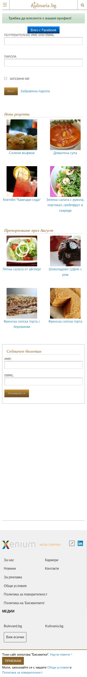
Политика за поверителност (22, 672)
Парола (10, 56)
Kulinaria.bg (54, 626)
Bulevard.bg (13, 626)
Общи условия (58, 667)
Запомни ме (20, 78)
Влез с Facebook (43, 30)
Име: (8, 358)
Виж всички (15, 637)
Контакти (52, 568)
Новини (10, 568)
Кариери (51, 560)
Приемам (13, 660)
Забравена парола (35, 90)
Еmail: (9, 375)
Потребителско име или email (29, 35)
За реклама (13, 577)
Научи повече (60, 654)
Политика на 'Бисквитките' (24, 603)
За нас (9, 560)
